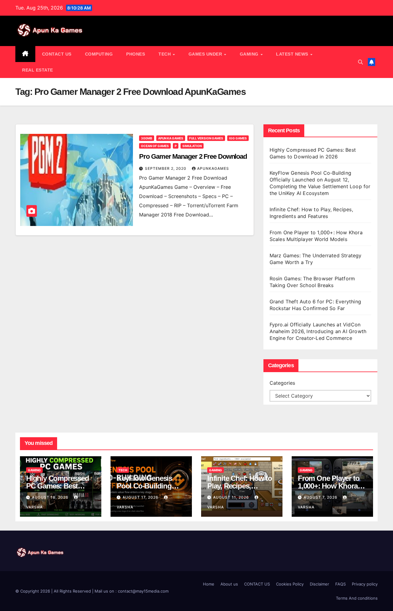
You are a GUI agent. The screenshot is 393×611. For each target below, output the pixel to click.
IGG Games (238, 138)
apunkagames (213, 168)
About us (229, 584)
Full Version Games (206, 138)
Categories (282, 383)
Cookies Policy (290, 584)
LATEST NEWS (292, 54)
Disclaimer (319, 584)
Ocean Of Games (155, 146)
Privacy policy (365, 584)
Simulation (192, 146)
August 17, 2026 (141, 497)
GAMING (250, 54)
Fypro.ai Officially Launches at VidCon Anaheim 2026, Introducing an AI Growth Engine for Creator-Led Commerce (318, 331)
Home (208, 584)
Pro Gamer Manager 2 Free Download (193, 156)
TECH (165, 54)
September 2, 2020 (166, 168)
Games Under (206, 54)
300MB (146, 138)
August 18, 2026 (51, 497)
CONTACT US (57, 54)
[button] (360, 62)
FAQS (340, 584)
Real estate (37, 70)
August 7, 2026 (321, 497)
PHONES (135, 54)
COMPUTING (99, 54)
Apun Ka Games (170, 138)
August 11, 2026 (231, 497)
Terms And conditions (357, 598)
